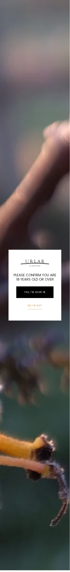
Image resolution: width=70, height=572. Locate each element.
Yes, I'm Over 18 (34, 292)
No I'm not (35, 305)
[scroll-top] (61, 561)
